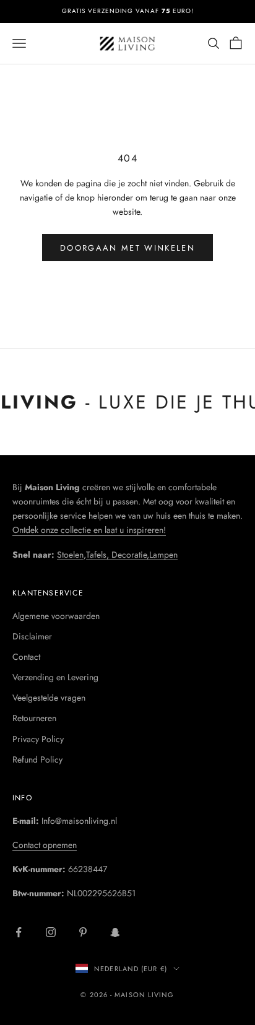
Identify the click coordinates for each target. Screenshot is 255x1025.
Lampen (163, 554)
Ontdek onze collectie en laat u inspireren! (89, 530)
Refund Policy (37, 759)
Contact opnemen (44, 845)
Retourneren (34, 718)
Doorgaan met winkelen (127, 248)
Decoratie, (130, 554)
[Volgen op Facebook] (18, 932)
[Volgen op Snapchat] (115, 932)
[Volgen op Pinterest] (83, 932)
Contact (26, 657)
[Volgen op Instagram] (51, 932)
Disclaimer (32, 636)
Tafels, (98, 554)
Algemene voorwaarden (56, 616)
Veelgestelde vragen (48, 697)
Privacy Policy (38, 739)
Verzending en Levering (55, 677)
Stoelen (70, 554)
